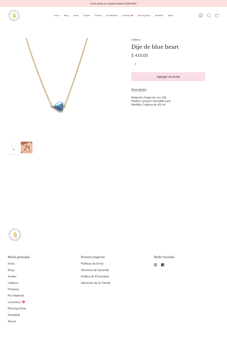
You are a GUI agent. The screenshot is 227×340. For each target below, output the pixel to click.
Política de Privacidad (95, 276)
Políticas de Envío (92, 263)
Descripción (139, 89)
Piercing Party (17, 308)
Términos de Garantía (95, 270)
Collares (136, 39)
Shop (11, 270)
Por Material (16, 295)
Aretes (12, 276)
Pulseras (13, 289)
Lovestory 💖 (16, 302)
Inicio (11, 263)
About (12, 321)
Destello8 (14, 315)
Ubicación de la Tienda (95, 283)
